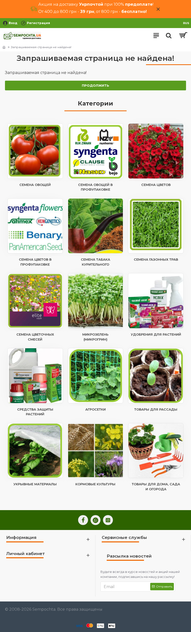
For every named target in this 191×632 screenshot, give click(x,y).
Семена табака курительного (95, 261)
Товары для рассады (155, 409)
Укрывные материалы (35, 484)
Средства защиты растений (35, 411)
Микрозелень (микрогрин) (95, 336)
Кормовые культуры (95, 484)
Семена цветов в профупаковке (35, 261)
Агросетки (95, 409)
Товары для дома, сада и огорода (156, 486)
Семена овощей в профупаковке (95, 187)
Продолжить (95, 85)
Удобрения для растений (156, 334)
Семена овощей (35, 185)
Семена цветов (156, 185)
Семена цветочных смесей (35, 336)
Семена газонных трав (156, 259)
